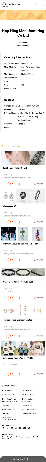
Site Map (5, 413)
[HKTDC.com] (23, 387)
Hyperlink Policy (28, 409)
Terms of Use (27, 405)
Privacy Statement (8, 409)
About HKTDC (27, 391)
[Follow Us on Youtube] (24, 428)
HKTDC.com (6, 391)
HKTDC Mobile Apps (29, 395)
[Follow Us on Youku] (29, 428)
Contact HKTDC (8, 395)
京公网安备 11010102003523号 (9, 419)
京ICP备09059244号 (29, 413)
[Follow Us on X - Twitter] (8, 428)
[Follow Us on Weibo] (16, 428)
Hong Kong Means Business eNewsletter (10, 400)
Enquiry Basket (23, 459)
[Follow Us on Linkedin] (12, 428)
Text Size (5, 405)
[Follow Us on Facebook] (3, 428)
